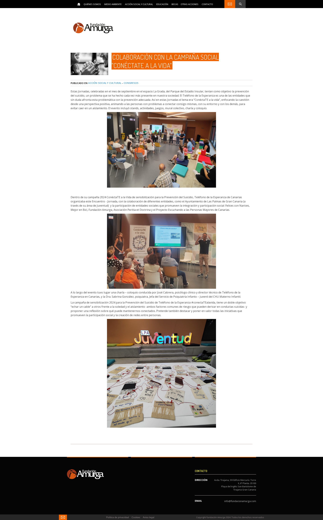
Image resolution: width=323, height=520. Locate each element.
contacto (207, 4)
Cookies (136, 517)
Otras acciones (189, 4)
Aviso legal (148, 517)
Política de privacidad (117, 517)
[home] (78, 4)
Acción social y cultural (104, 82)
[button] (92, 4)
